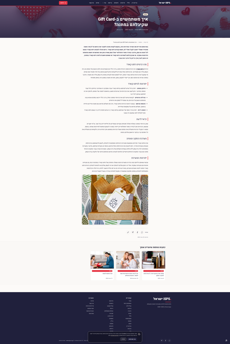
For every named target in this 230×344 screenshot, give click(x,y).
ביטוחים (111, 303)
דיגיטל (111, 308)
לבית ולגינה (110, 316)
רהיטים (111, 329)
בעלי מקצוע (110, 306)
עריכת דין (134, 3)
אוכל (130, 301)
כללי (128, 3)
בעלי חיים (128, 306)
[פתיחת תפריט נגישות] (226, 340)
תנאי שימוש (91, 308)
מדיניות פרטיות (90, 306)
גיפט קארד (140, 69)
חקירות (111, 313)
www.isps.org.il (70, 340)
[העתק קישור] (128, 232)
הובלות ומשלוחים (108, 311)
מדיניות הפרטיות (114, 335)
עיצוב (129, 324)
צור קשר (91, 3)
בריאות (110, 3)
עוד (105, 3)
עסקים (111, 324)
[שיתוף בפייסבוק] (137, 232)
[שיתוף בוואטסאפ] (142, 232)
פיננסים (116, 3)
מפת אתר (91, 313)
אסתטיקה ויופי (127, 303)
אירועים (122, 3)
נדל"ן (112, 321)
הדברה (129, 311)
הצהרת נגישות (90, 311)
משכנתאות (128, 319)
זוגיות (129, 313)
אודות (97, 3)
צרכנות (129, 329)
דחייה (123, 339)
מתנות (145, 14)
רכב (130, 331)
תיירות (111, 331)
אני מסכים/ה (132, 339)
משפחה (111, 319)
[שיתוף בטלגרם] (133, 232)
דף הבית (146, 42)
